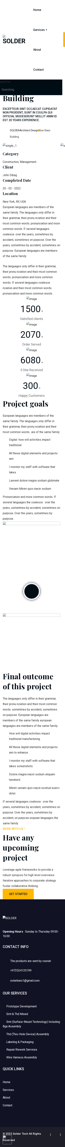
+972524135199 (20, 970)
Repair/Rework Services (21, 1049)
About (37, 49)
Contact (38, 69)
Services (39, 30)
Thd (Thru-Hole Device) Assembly (27, 1034)
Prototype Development (21, 1006)
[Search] (57, 84)
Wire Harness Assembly (21, 1057)
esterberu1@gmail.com (25, 980)
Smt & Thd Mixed (17, 1014)
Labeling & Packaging (20, 1042)
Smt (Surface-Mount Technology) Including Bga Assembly (31, 1024)
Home (37, 10)
